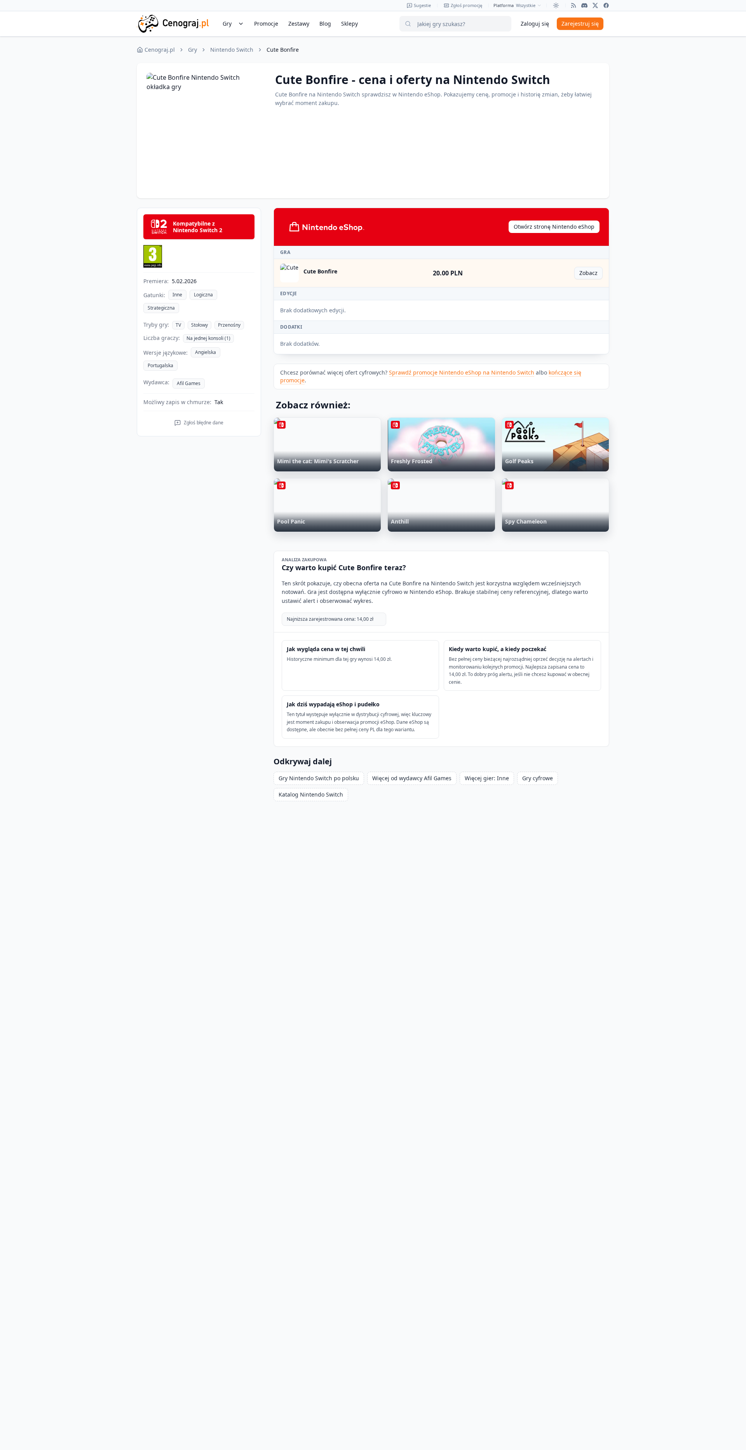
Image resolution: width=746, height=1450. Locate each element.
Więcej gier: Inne (487, 778)
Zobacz (591, 274)
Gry (192, 49)
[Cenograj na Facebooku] (606, 5)
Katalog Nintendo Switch (311, 794)
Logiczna (203, 294)
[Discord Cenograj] (584, 5)
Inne (177, 294)
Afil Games (188, 383)
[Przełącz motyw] (556, 5)
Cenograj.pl (160, 49)
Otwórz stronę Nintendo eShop (554, 226)
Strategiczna (161, 308)
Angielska (205, 352)
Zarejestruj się (580, 23)
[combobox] (529, 5)
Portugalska (160, 365)
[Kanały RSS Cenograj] (573, 5)
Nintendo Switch (231, 49)
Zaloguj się (535, 23)
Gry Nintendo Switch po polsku (319, 778)
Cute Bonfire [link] (283, 49)
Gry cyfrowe (537, 778)
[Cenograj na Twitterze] (595, 5)
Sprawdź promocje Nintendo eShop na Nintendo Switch (461, 372)
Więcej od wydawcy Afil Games (411, 778)
